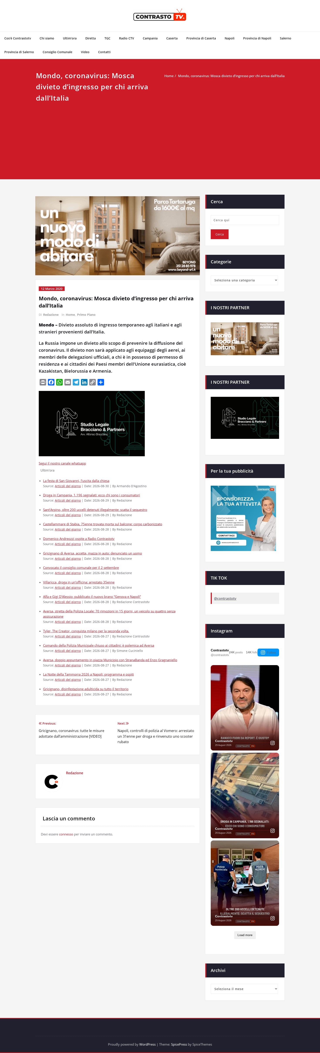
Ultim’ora (70, 38)
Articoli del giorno (68, 486)
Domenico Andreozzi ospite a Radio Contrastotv (79, 538)
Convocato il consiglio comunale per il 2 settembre (81, 567)
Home (169, 76)
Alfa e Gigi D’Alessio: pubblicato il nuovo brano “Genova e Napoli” (92, 596)
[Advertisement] (160, 136)
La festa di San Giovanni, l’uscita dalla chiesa (76, 480)
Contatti (104, 52)
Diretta (90, 38)
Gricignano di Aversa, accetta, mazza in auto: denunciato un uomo (92, 553)
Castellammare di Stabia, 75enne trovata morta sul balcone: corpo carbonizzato (102, 524)
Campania (150, 38)
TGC (107, 38)
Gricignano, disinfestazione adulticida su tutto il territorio (85, 689)
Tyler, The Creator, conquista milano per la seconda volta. (86, 631)
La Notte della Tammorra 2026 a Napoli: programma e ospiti (88, 674)
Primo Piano (86, 315)
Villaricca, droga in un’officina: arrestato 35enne (79, 582)
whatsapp (78, 463)
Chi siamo (47, 38)
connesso (66, 834)
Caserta (172, 38)
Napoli (229, 38)
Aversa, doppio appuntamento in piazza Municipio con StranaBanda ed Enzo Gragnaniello (110, 660)
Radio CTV (126, 38)
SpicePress (179, 1044)
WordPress (147, 1044)
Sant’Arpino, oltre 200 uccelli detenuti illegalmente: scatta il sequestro (95, 509)
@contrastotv (225, 598)
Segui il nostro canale (55, 463)
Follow (271, 652)
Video (85, 52)
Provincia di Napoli (257, 38)
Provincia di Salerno (19, 52)
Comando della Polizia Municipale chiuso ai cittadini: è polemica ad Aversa (98, 645)
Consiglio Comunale (57, 52)
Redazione (51, 315)
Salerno (285, 38)
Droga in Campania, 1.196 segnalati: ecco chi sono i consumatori (91, 495)
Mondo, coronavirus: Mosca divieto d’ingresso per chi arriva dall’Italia (231, 76)
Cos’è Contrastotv (17, 38)
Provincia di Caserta (201, 38)
